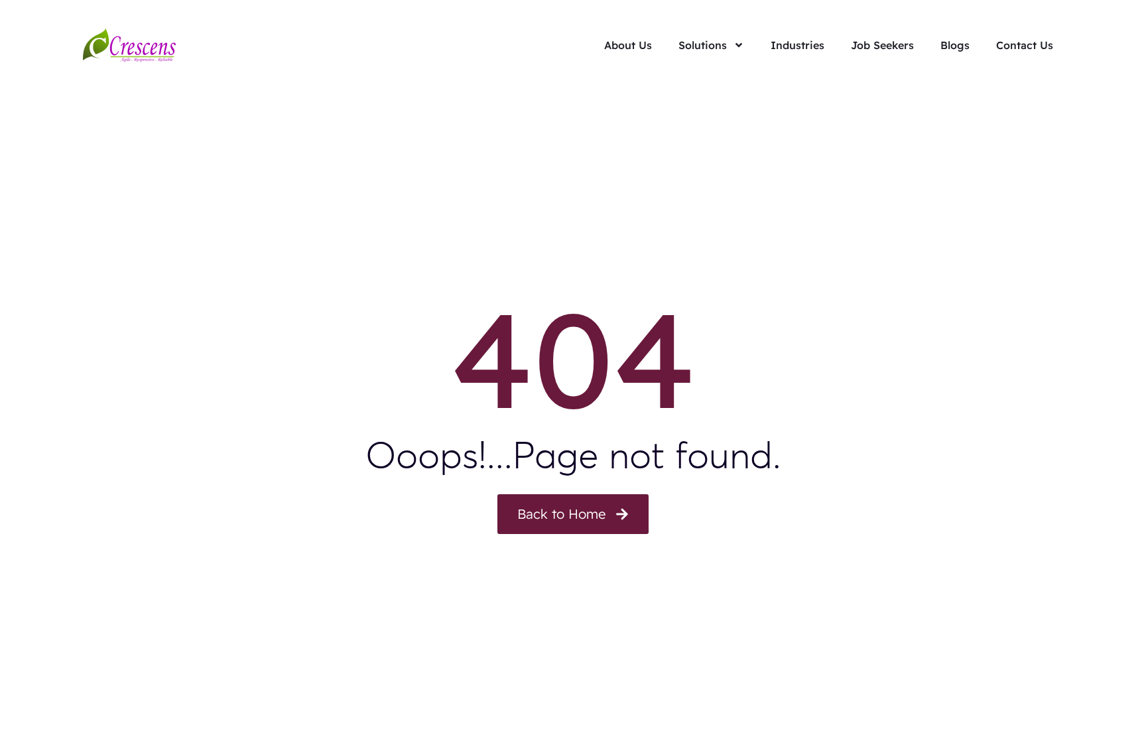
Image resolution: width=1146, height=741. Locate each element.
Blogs (955, 45)
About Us (628, 45)
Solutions (702, 45)
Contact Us (1024, 45)
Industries (797, 45)
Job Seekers (882, 45)
